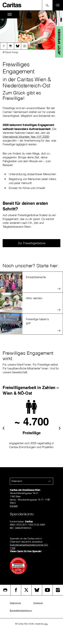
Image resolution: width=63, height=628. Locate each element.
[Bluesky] (17, 46)
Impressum (38, 603)
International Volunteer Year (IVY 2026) (26, 136)
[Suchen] (48, 5)
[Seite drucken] (5, 590)
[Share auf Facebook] (16, 590)
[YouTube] (47, 590)
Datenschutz (15, 603)
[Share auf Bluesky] (37, 590)
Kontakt (14, 505)
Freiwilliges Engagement (18, 68)
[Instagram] (10, 46)
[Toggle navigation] (9, 14)
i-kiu (46, 623)
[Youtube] (24, 46)
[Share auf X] (26, 590)
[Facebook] (3, 46)
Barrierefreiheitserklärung (21, 610)
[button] (3, 428)
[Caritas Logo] (12, 4)
